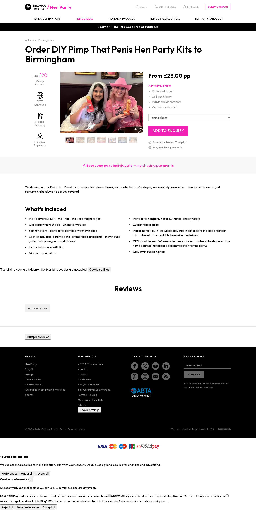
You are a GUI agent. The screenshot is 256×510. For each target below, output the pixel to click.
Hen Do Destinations (47, 18)
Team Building (33, 379)
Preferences (9, 473)
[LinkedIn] (166, 366)
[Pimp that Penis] (101, 140)
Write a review (37, 308)
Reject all (26, 473)
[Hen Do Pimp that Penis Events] (69, 140)
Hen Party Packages (122, 18)
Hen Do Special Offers (165, 18)
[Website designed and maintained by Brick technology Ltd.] (224, 429)
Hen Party (60, 7)
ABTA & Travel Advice (90, 364)
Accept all (42, 473)
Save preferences (27, 507)
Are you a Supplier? (89, 384)
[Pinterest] (134, 376)
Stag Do (30, 369)
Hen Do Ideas (84, 18)
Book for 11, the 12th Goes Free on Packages (128, 27)
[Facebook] (134, 366)
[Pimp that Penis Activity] (122, 140)
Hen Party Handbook (209, 18)
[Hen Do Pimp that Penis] (80, 140)
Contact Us (84, 379)
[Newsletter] (155, 376)
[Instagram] (145, 376)
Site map (83, 405)
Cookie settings (99, 269)
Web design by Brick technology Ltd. (189, 429)
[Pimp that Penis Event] (133, 140)
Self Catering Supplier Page (94, 389)
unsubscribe (194, 387)
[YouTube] (155, 366)
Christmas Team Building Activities (45, 389)
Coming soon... (34, 384)
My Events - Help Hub (90, 400)
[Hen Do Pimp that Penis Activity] (91, 140)
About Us (83, 369)
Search (29, 395)
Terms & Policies (87, 395)
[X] (145, 366)
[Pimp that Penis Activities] (112, 140)
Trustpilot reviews (38, 337)
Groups (29, 374)
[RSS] (166, 376)
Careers (83, 374)
